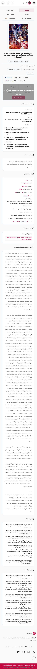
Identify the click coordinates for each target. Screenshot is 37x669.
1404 (16, 192)
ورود (5, 90)
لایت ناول (26, 196)
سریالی (27, 180)
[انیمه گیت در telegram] (34, 652)
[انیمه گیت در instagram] (29, 652)
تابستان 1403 (25, 183)
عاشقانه (16, 61)
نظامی (10, 61)
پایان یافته (24, 186)
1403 (23, 192)
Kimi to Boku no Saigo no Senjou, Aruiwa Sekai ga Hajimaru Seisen (19, 238)
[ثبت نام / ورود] (3, 3)
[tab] (26, 10)
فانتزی (26, 61)
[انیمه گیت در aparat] (18, 652)
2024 (20, 189)
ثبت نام (18, 94)
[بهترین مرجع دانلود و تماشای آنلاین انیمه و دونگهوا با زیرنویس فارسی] (25, 3)
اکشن (21, 61)
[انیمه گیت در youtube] (23, 652)
